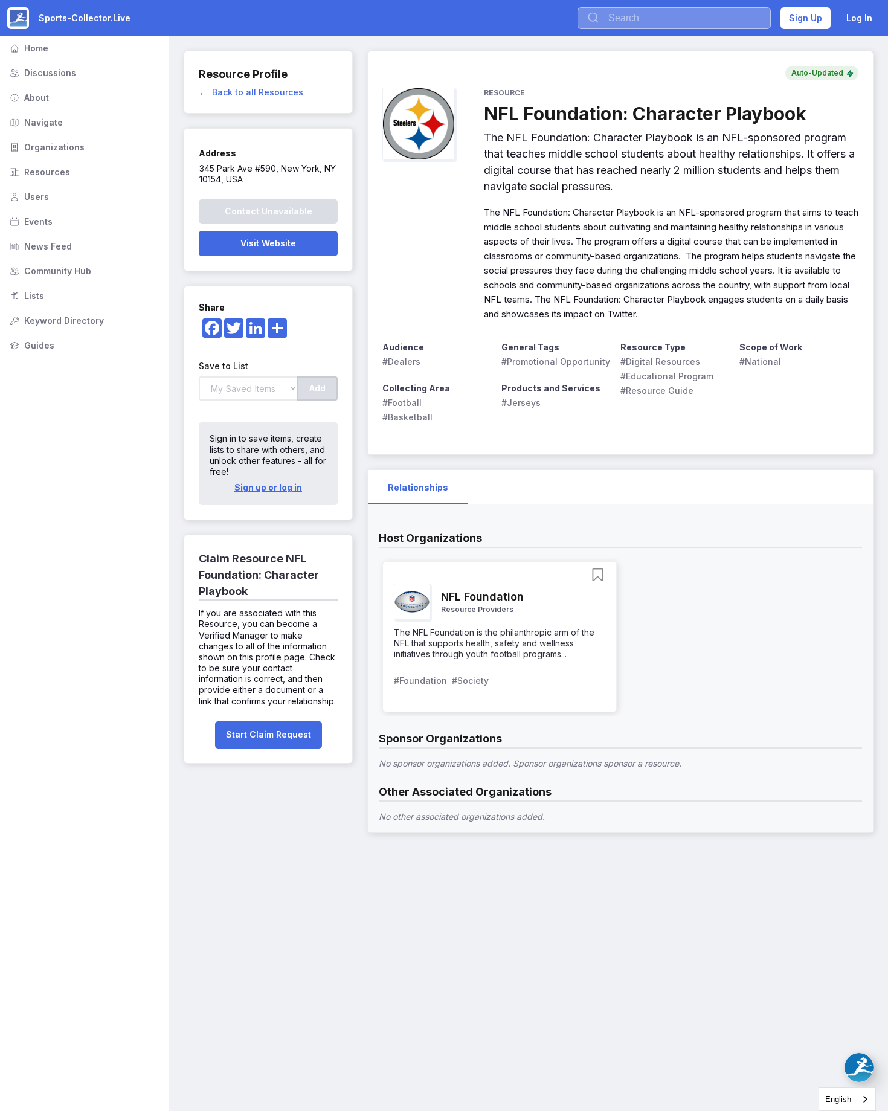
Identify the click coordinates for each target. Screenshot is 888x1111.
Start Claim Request (268, 734)
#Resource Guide (656, 390)
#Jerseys (521, 403)
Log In (859, 18)
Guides (30, 345)
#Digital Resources (660, 361)
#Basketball (407, 417)
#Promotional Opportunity (555, 361)
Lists (25, 296)
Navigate (35, 122)
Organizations (46, 147)
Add (317, 388)
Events (30, 221)
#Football (402, 403)
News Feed (39, 246)
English (838, 1099)
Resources (38, 172)
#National (760, 361)
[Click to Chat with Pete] (859, 1067)
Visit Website (268, 243)
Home (27, 48)
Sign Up (805, 18)
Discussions (41, 73)
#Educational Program (666, 376)
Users (28, 197)
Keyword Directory (55, 320)
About (28, 97)
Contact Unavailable (268, 211)
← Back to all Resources (251, 92)
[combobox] (847, 1099)
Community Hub (49, 271)
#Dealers (401, 361)
